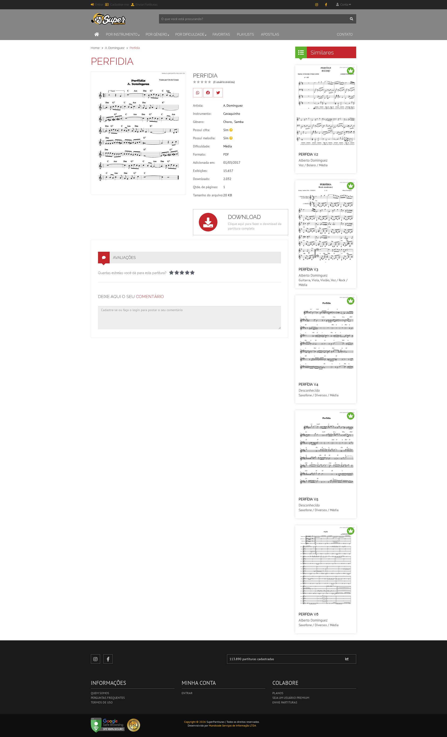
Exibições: (200, 171)
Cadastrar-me (119, 4)
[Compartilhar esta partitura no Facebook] (208, 92)
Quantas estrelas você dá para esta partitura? (132, 273)
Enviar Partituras (146, 4)
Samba (239, 122)
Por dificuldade (189, 34)
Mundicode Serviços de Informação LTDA (232, 725)
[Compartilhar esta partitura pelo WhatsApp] (197, 92)
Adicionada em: (204, 162)
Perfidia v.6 (308, 614)
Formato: (199, 154)
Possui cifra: (201, 130)
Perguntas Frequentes (108, 698)
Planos (277, 693)
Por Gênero (156, 34)
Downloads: (201, 179)
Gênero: (198, 122)
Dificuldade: (201, 146)
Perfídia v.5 (308, 499)
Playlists (245, 34)
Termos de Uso (102, 702)
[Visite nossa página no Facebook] (326, 4)
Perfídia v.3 (308, 269)
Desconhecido (309, 390)
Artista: (198, 105)
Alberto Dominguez (313, 160)
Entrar (99, 4)
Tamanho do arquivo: (208, 195)
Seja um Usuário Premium (290, 698)
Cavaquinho (231, 114)
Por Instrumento (122, 34)
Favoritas (221, 34)
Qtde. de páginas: (205, 187)
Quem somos (100, 693)
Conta (344, 4)
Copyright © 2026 (195, 721)
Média (227, 146)
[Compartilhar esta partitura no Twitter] (218, 92)
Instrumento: (202, 114)
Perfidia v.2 (308, 154)
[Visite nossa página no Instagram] (316, 4)
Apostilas (270, 34)
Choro (227, 122)
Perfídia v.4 (308, 384)
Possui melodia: (204, 138)
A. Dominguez (114, 48)
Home (95, 48)
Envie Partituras (284, 702)
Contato (345, 34)
